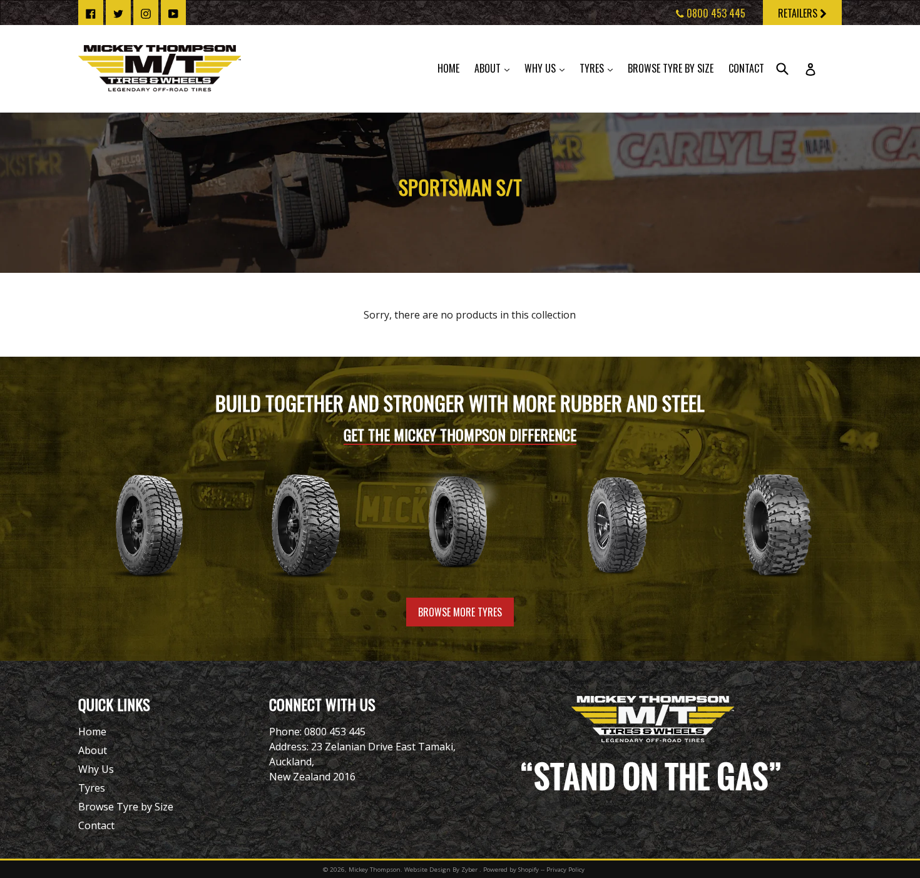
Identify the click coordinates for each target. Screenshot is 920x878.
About (495, 68)
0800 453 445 (714, 13)
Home (448, 68)
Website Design (427, 869)
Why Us (547, 68)
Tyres (599, 68)
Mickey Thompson (375, 869)
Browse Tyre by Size (670, 68)
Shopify (528, 869)
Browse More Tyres (460, 612)
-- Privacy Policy (563, 869)
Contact (746, 68)
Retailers (799, 13)
